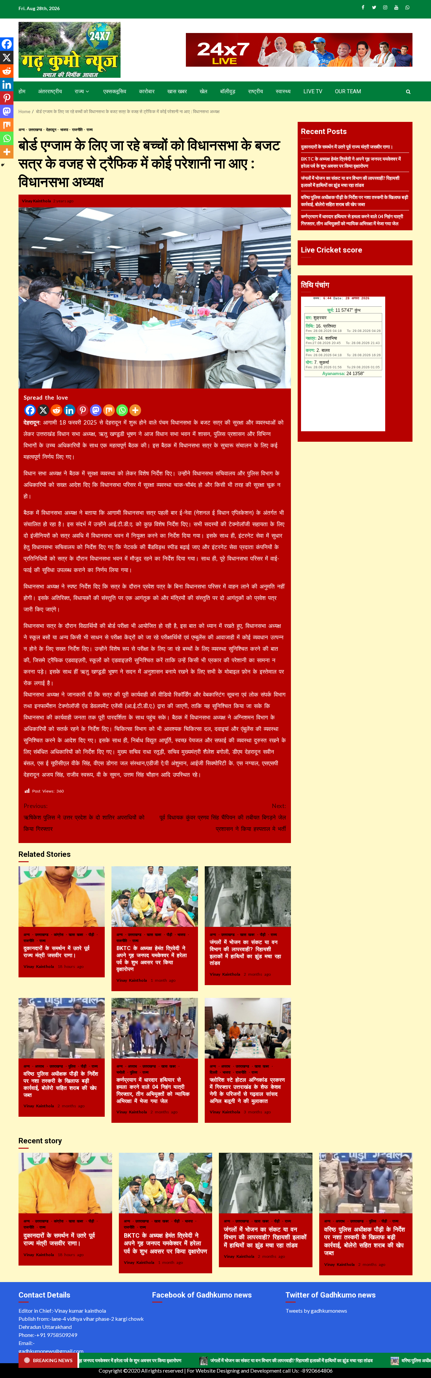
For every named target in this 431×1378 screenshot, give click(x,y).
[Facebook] (30, 410)
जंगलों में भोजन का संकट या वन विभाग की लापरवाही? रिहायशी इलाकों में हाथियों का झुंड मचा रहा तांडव (248, 896)
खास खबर (177, 91)
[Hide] (2, 165)
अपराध (40, 1066)
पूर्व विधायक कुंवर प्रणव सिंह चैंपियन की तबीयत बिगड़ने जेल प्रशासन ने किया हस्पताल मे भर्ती (223, 817)
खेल (203, 91)
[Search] (408, 91)
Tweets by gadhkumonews (316, 1310)
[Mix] (109, 410)
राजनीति (77, 129)
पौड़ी (92, 934)
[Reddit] (56, 410)
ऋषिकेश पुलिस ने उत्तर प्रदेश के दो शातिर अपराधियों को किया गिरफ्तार (84, 817)
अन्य (22, 129)
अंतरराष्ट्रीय (50, 91)
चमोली (122, 1072)
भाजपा (64, 129)
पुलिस (72, 1066)
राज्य (79, 91)
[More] (135, 410)
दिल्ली (214, 1072)
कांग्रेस (59, 934)
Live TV (312, 91)
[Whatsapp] (122, 410)
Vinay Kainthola (37, 200)
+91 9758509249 (56, 1335)
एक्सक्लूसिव (114, 91)
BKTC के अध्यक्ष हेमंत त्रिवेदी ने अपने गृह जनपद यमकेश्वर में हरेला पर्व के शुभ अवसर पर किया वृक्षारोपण (154, 896)
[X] (43, 410)
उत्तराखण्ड (36, 129)
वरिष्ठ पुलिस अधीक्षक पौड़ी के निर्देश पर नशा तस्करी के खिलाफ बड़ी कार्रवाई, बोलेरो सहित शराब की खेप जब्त (62, 1028)
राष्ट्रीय (255, 91)
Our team (348, 91)
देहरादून (51, 129)
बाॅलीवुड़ (227, 91)
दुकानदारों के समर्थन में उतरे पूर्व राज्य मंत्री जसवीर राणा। (62, 896)
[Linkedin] (69, 410)
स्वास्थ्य (283, 91)
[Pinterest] (83, 410)
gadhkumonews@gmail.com (51, 1351)
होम (22, 91)
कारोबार (147, 91)
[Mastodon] (96, 410)
